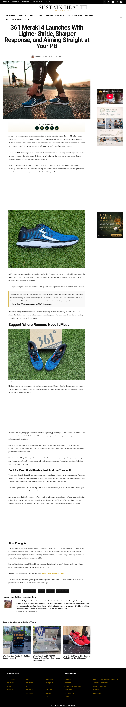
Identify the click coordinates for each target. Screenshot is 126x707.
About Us (67, 679)
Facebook (49, 679)
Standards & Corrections (73, 686)
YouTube (48, 690)
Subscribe (97, 693)
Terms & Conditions (100, 683)
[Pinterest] (121, 2)
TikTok (47, 697)
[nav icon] (121, 18)
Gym (28, 686)
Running (50, 591)
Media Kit (67, 683)
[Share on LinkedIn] (47, 128)
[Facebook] (104, 2)
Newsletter (68, 690)
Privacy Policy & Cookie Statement (105, 679)
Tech (9, 686)
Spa (27, 679)
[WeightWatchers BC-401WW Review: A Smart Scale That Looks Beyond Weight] (47, 640)
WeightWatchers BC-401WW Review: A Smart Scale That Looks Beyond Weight (46, 658)
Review (41, 591)
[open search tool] (117, 17)
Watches (29, 693)
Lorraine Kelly (41, 56)
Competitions (69, 693)
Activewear (11, 683)
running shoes (62, 591)
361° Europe (16, 591)
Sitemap (67, 697)
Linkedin (48, 693)
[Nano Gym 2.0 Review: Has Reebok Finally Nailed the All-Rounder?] (76, 640)
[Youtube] (113, 2)
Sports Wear (11, 679)
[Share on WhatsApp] (52, 128)
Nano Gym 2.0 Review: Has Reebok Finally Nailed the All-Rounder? (76, 657)
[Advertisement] (46, 192)
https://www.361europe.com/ (53, 573)
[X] (108, 2)
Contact (96, 690)
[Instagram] (117, 2)
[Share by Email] (57, 128)
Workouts (29, 690)
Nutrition (10, 690)
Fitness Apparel (29, 591)
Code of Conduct (99, 686)
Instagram (49, 683)
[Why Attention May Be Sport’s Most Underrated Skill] (17, 640)
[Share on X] (42, 128)
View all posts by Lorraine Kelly (27, 611)
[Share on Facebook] (37, 128)
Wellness (29, 683)
